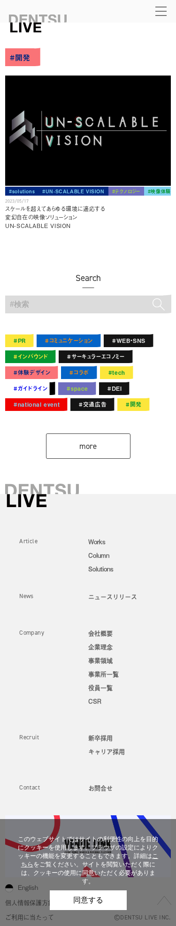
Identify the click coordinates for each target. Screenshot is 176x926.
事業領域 (100, 660)
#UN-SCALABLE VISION (73, 191)
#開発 (134, 404)
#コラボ (79, 372)
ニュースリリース (112, 596)
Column (98, 555)
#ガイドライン (30, 388)
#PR (20, 340)
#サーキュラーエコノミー (95, 356)
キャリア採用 (106, 751)
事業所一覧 (103, 673)
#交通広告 (93, 404)
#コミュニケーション (69, 340)
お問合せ (100, 787)
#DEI (114, 388)
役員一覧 (100, 687)
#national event (37, 404)
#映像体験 (159, 191)
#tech (116, 372)
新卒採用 (100, 737)
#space (77, 388)
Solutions (101, 568)
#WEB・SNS (128, 340)
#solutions (22, 191)
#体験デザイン (32, 372)
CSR (94, 701)
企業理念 (100, 646)
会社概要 (100, 633)
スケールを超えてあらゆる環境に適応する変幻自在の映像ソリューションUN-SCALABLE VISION (55, 217)
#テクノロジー (126, 191)
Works (97, 541)
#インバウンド (31, 356)
